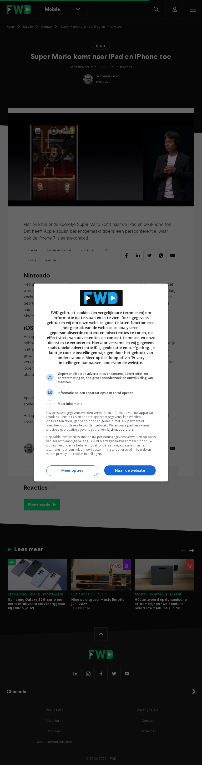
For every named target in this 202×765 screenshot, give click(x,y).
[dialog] (101, 382)
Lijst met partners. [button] (120, 429)
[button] (101, 404)
